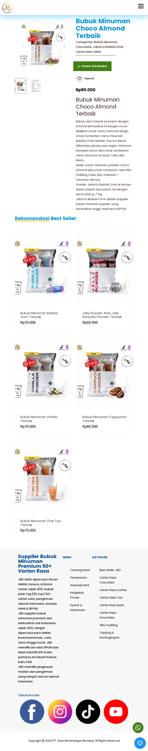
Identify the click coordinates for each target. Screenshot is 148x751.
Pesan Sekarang (94, 66)
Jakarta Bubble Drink (108, 47)
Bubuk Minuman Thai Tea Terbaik (40, 523)
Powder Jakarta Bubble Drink (96, 184)
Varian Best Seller (88, 52)
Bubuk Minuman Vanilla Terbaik (38, 419)
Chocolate (84, 47)
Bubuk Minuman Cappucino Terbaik (104, 419)
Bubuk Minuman (105, 42)
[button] (138, 727)
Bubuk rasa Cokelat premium (96, 121)
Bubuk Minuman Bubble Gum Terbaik (39, 315)
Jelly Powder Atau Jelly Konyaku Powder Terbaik (102, 315)
